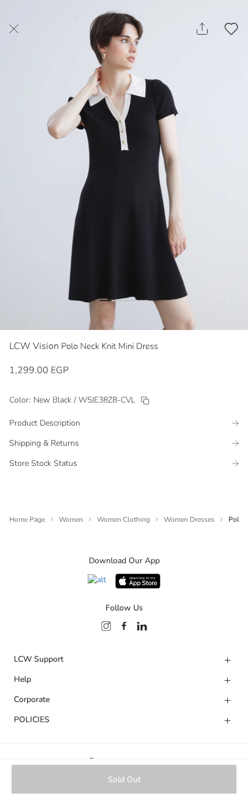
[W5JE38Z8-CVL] (145, 400)
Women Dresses (189, 519)
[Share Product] (202, 28)
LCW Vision (34, 346)
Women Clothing (123, 519)
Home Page (27, 519)
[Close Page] (13, 28)
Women (71, 519)
